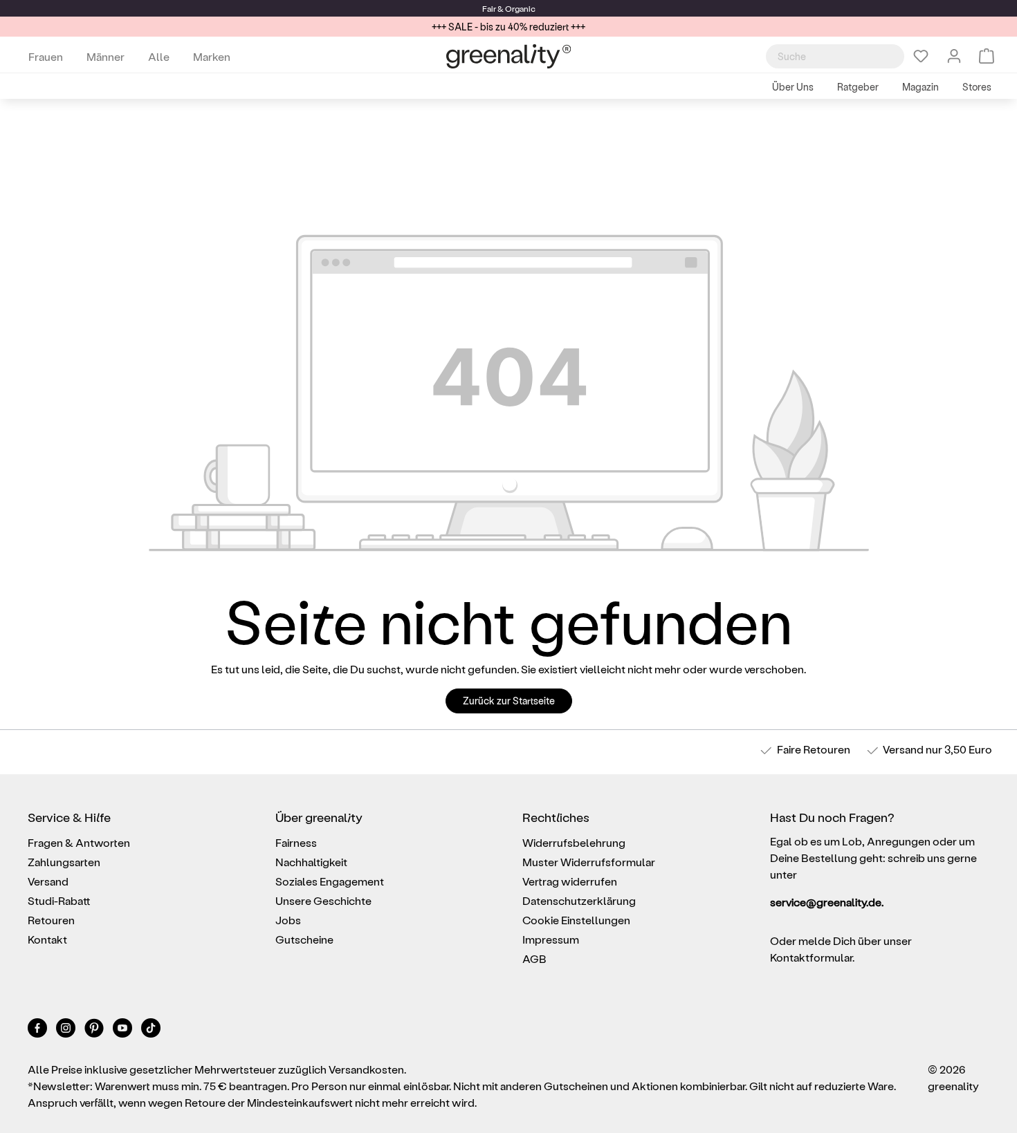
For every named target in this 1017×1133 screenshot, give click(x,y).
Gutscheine (304, 939)
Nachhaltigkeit (311, 861)
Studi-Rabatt (59, 900)
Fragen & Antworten (79, 842)
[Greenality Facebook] (38, 1030)
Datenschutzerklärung (579, 900)
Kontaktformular (811, 957)
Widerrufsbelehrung (573, 842)
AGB (534, 958)
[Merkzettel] (920, 56)
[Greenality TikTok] (151, 1030)
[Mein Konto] (954, 56)
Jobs (288, 919)
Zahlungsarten (64, 861)
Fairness (296, 842)
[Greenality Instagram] (66, 1030)
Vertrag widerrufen (569, 881)
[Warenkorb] (986, 56)
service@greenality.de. (826, 901)
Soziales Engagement (329, 881)
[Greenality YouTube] (123, 1030)
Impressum (550, 939)
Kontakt (47, 939)
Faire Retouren (813, 749)
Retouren (51, 919)
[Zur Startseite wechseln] (508, 56)
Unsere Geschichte (323, 900)
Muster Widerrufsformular (588, 861)
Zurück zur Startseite (509, 700)
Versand (903, 749)
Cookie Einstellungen (576, 919)
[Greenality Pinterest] (95, 1030)
